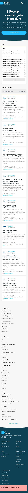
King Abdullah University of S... (9, 419)
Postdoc (4, 342)
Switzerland (4, 375)
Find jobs (3, 443)
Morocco (4, 383)
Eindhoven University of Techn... (9, 409)
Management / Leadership (8, 362)
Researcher (4, 349)
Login (2, 451)
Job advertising (4, 473)
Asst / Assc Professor (20, 454)
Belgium (13, 98)
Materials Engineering (7, 318)
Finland (3, 388)
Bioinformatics (5, 326)
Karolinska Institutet (6, 404)
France (3, 391)
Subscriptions (4, 475)
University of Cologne (7, 416)
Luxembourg (4, 378)
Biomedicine (5, 334)
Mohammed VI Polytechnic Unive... (10, 401)
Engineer (4, 354)
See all (14, 80)
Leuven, (9, 227)
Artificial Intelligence (6, 313)
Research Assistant (20, 464)
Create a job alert (15, 32)
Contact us (3, 456)
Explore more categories (13, 423)
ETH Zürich (4, 406)
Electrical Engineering (7, 316)
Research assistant (8, 118)
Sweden (4, 370)
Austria (3, 385)
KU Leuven (10, 226)
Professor (4, 347)
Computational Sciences (7, 323)
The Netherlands (6, 373)
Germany (4, 380)
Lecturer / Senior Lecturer (7, 352)
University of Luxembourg (8, 398)
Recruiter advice (5, 483)
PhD (3, 339)
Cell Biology (4, 331)
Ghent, (9, 98)
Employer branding (5, 478)
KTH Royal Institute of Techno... (9, 411)
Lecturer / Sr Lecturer (20, 451)
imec (3, 414)
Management (19, 467)
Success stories (4, 480)
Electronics (4, 328)
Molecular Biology (6, 321)
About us (3, 448)
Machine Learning (6, 311)
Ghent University (11, 97)
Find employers (5, 446)
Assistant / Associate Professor (9, 344)
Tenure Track (4, 357)
